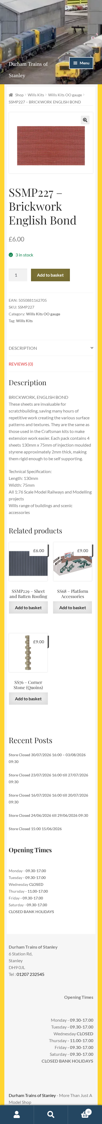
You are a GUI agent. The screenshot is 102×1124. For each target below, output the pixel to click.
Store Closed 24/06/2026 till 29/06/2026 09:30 (48, 815)
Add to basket (50, 274)
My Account (17, 1114)
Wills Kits (36, 94)
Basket (78, 1110)
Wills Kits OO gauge (65, 94)
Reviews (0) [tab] (21, 363)
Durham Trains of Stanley (32, 1095)
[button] (85, 120)
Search (51, 1114)
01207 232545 (30, 974)
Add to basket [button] (28, 607)
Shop (19, 94)
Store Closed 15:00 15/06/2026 (35, 828)
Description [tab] (23, 348)
